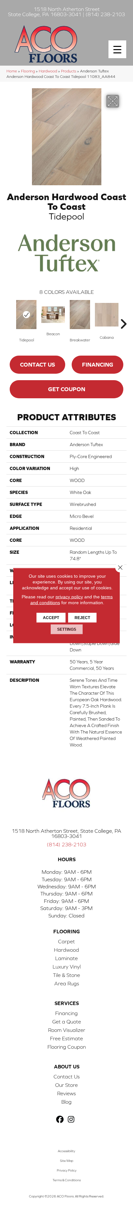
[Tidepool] (26, 314)
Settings (66, 629)
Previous (10, 314)
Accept (51, 618)
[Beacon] (53, 315)
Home (11, 71)
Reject (82, 618)
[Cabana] (106, 314)
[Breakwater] (79, 314)
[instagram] (71, 1120)
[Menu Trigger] (117, 49)
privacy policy (69, 596)
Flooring (28, 71)
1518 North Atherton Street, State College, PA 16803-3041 (66, 833)
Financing (97, 364)
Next (123, 314)
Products (68, 71)
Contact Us (37, 364)
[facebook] (60, 1120)
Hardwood (48, 71)
